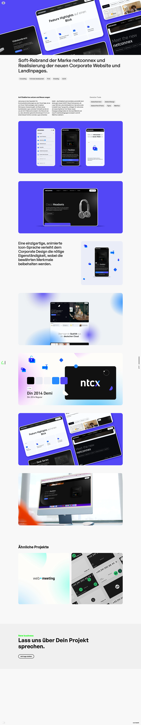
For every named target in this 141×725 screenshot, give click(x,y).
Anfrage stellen (26, 656)
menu (5, 362)
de (3, 3)
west (136, 723)
